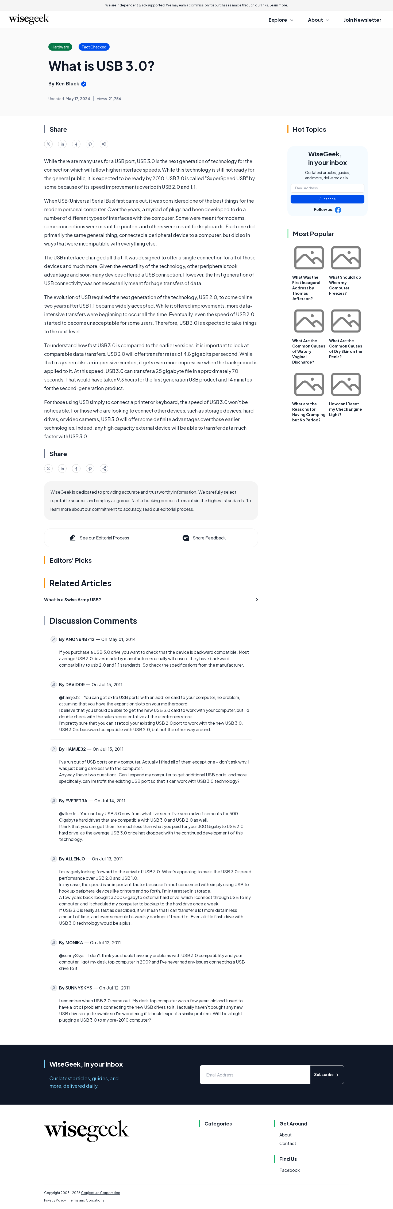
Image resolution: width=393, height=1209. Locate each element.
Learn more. (278, 5)
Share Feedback (209, 538)
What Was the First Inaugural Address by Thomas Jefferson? (306, 288)
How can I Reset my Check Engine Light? (345, 409)
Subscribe (327, 199)
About (285, 1135)
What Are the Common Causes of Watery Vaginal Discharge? (308, 351)
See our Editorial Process (104, 538)
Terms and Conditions (86, 1200)
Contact (287, 1143)
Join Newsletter (362, 20)
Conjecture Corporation (100, 1193)
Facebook (289, 1170)
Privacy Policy (55, 1200)
